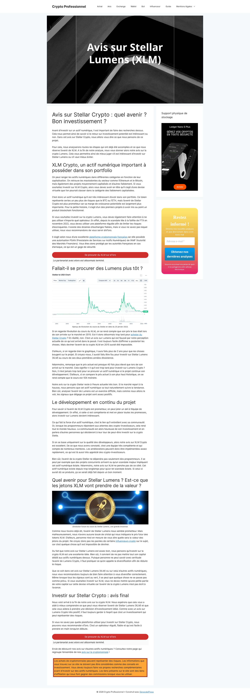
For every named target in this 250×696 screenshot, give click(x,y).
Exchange (121, 6)
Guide (168, 6)
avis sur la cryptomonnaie (95, 652)
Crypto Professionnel (69, 6)
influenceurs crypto (126, 541)
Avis (109, 6)
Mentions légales (184, 6)
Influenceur (155, 6)
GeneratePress (147, 692)
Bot (143, 6)
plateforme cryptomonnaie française (108, 237)
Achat (99, 6)
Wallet (133, 6)
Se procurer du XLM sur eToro (100, 255)
